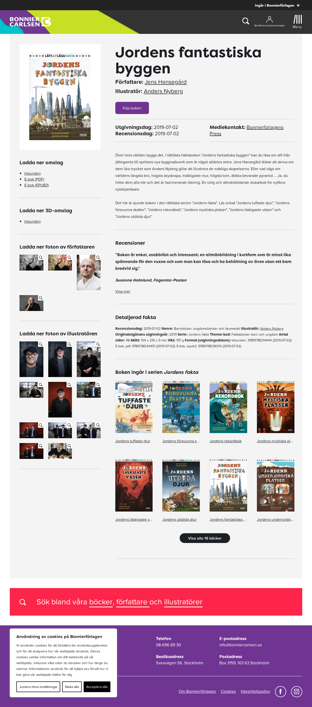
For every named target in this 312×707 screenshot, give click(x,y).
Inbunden (32, 173)
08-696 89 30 (168, 645)
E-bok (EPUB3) (36, 185)
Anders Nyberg (163, 91)
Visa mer (122, 291)
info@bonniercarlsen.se (240, 645)
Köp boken (132, 108)
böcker (101, 601)
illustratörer (183, 601)
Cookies (228, 691)
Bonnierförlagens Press (246, 130)
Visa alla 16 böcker (205, 538)
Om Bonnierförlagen (197, 691)
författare (132, 601)
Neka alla (72, 686)
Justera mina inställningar (38, 686)
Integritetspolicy (255, 691)
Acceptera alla (96, 686)
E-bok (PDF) (34, 179)
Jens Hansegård (166, 81)
